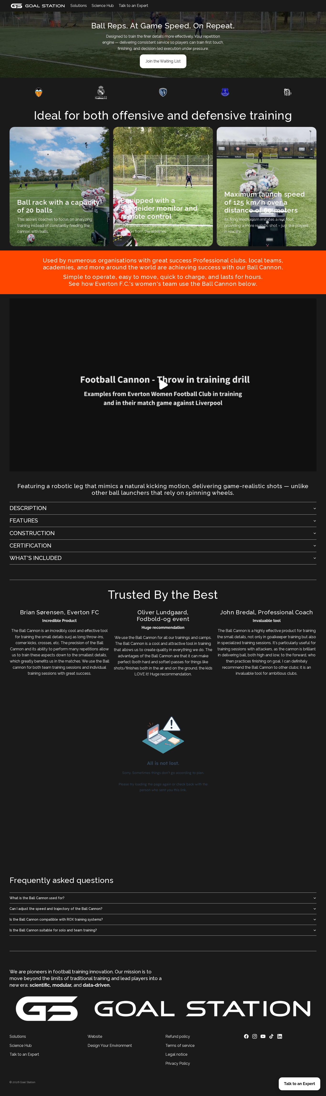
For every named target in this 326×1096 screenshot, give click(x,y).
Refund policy (177, 1036)
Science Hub (21, 1045)
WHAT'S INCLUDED (36, 557)
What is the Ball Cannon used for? (37, 898)
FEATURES (24, 520)
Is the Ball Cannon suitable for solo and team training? (53, 930)
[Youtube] (263, 1036)
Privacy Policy (177, 1063)
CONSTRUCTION (32, 533)
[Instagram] (255, 1036)
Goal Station (27, 1082)
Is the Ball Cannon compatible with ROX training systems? (56, 919)
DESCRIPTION (28, 508)
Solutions (18, 1036)
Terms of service (180, 1045)
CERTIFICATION (30, 545)
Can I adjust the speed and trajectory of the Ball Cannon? (56, 909)
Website (95, 1036)
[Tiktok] (271, 1036)
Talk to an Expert (24, 1054)
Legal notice (176, 1054)
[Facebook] (246, 1036)
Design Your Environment (110, 1045)
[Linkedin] (280, 1036)
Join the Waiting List (163, 61)
